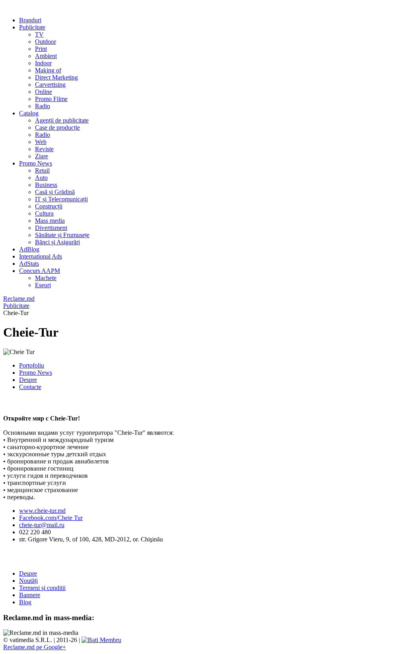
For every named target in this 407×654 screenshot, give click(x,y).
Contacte (30, 386)
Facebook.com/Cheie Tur (51, 517)
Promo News (35, 372)
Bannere (29, 595)
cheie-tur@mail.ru (41, 525)
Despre (28, 379)
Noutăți (28, 580)
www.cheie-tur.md (42, 510)
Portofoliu (31, 365)
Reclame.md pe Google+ (34, 647)
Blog (25, 602)
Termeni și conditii (42, 587)
